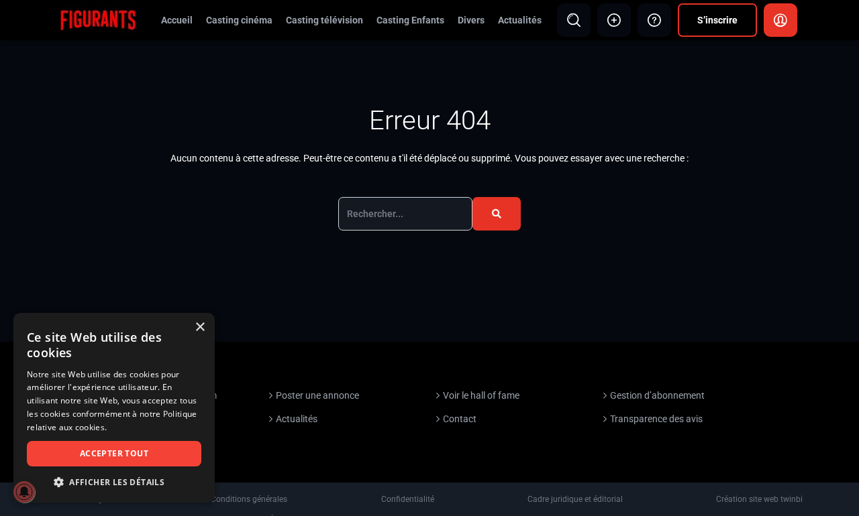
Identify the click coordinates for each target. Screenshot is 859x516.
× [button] (200, 327)
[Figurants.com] (98, 19)
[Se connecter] (780, 20)
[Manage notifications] (24, 492)
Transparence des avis (656, 418)
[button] (114, 482)
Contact (459, 418)
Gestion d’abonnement (657, 395)
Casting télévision (324, 20)
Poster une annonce (317, 395)
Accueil (177, 20)
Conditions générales (249, 499)
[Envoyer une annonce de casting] (614, 20)
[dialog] (114, 408)
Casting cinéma (239, 20)
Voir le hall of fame (481, 395)
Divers (471, 20)
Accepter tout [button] (114, 453)
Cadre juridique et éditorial (575, 499)
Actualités (520, 20)
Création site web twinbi (759, 499)
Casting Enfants (410, 20)
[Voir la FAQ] (654, 20)
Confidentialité (407, 499)
